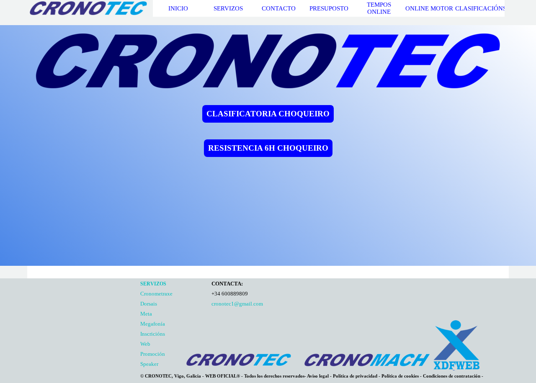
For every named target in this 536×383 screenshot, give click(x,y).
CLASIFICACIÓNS (480, 8)
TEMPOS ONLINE (379, 8)
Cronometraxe (156, 293)
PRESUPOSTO (328, 8)
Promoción (152, 354)
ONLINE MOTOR (429, 8)
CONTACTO (279, 8)
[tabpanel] (173, 323)
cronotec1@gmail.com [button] (237, 304)
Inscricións (152, 334)
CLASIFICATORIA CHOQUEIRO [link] (268, 113)
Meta (146, 314)
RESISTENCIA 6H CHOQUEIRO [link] (268, 148)
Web (145, 344)
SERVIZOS (228, 8)
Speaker (149, 364)
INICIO (178, 8)
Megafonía (152, 324)
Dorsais (148, 304)
